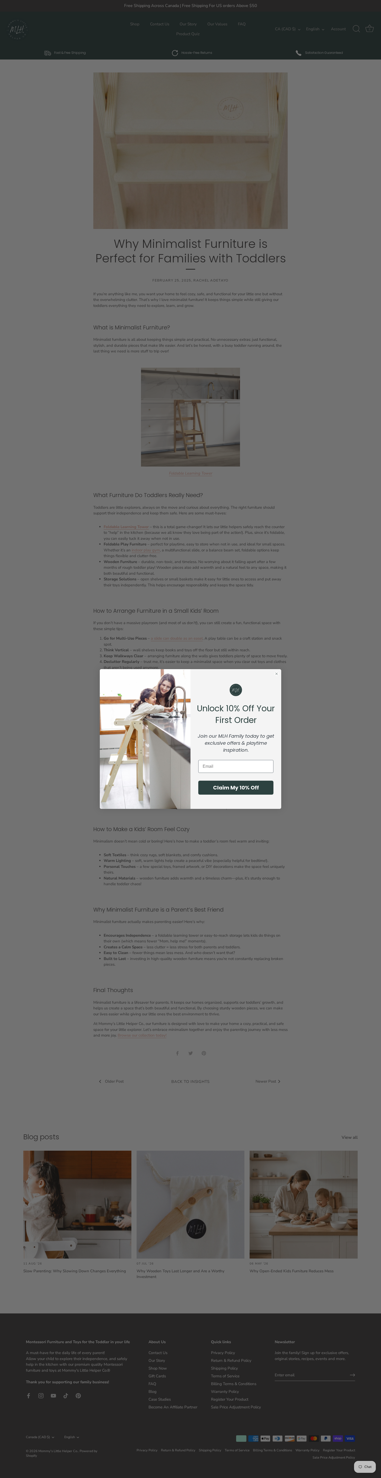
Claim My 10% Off (236, 787)
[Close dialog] (276, 673)
